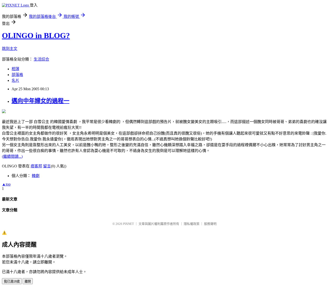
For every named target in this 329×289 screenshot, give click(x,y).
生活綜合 (41, 59)
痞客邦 (36, 166)
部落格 (17, 75)
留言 (47, 166)
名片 (15, 80)
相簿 (15, 69)
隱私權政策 (191, 224)
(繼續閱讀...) (12, 156)
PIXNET (128, 224)
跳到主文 (9, 49)
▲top (6, 184)
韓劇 (35, 176)
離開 (28, 281)
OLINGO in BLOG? (36, 35)
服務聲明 (210, 224)
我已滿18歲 (12, 281)
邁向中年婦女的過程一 (40, 101)
